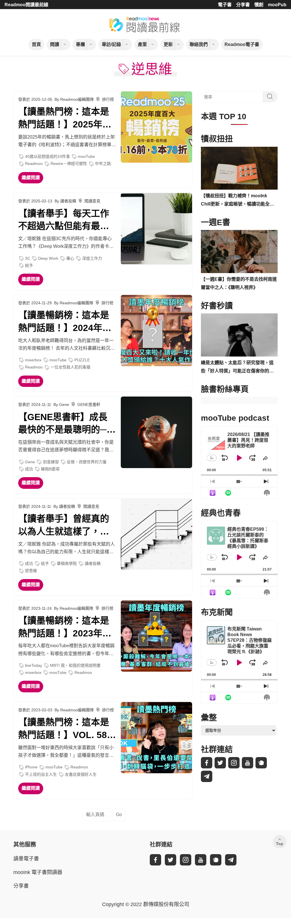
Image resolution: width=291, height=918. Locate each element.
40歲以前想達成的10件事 (47, 156)
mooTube (86, 156)
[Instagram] (234, 762)
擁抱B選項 (50, 469)
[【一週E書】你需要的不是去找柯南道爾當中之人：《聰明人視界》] (239, 251)
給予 (29, 265)
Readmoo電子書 (242, 44)
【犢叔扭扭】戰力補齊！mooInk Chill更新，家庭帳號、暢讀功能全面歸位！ (237, 200)
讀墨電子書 (26, 859)
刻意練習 (51, 462)
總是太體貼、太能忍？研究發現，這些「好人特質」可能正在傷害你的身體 (237, 367)
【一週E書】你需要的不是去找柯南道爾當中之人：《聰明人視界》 (239, 283)
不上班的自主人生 (41, 774)
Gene (30, 462)
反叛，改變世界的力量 (87, 462)
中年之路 (103, 163)
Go (119, 814)
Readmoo (34, 163)
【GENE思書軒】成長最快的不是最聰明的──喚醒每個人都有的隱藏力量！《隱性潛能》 (65, 424)
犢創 (258, 4)
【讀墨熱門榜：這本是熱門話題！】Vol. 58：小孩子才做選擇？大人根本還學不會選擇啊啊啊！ (67, 729)
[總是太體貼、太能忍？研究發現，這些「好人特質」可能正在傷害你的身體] (239, 335)
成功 (29, 469)
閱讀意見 (92, 201)
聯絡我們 (199, 44)
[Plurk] (261, 762)
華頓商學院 (67, 563)
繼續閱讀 (31, 177)
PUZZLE (82, 360)
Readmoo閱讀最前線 (26, 4)
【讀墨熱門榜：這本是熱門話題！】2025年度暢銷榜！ (64, 118)
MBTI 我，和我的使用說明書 (75, 665)
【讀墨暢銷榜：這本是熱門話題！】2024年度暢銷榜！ (64, 322)
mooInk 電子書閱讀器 (37, 872)
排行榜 (108, 99)
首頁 (36, 44)
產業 (142, 44)
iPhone (31, 767)
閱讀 (54, 44)
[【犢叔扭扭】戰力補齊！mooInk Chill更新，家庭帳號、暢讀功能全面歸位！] (239, 168)
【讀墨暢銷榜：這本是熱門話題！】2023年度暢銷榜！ (64, 627)
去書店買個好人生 (81, 774)
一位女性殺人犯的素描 (70, 367)
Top (279, 843)
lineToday (33, 665)
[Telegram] (206, 776)
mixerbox (33, 360)
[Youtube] (247, 762)
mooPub (277, 4)
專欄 (80, 44)
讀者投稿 (93, 563)
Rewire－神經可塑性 (69, 163)
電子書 (225, 4)
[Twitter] (220, 762)
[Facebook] (206, 762)
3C (27, 258)
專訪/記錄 (111, 44)
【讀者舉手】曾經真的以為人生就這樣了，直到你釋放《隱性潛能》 (63, 526)
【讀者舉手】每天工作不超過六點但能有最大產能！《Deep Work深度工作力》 (64, 220)
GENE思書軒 (88, 404)
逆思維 (31, 570)
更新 (168, 44)
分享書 (243, 4)
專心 (70, 258)
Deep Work (48, 258)
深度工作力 (92, 258)
